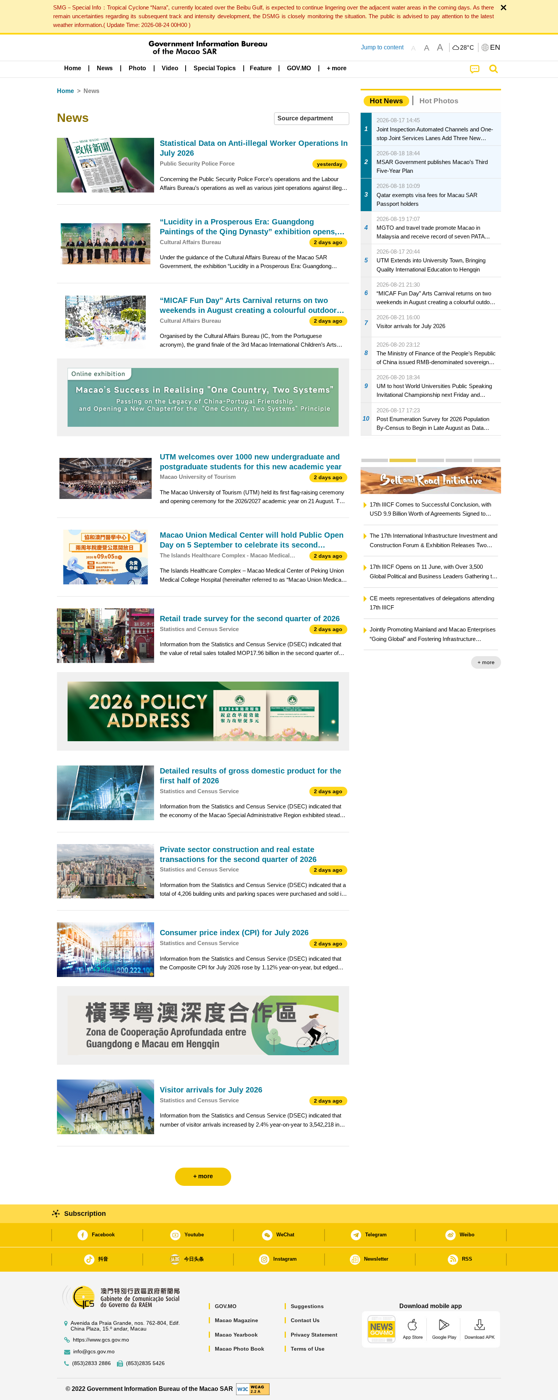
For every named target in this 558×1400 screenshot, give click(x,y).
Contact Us (305, 1320)
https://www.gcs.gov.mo (101, 1340)
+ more (371, 662)
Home (65, 91)
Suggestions (307, 1306)
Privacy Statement (314, 1335)
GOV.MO (225, 1306)
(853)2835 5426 (145, 1363)
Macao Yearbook (236, 1335)
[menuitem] (104, 68)
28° (467, 48)
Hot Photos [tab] (439, 101)
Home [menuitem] (72, 68)
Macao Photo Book (239, 1349)
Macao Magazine (236, 1320)
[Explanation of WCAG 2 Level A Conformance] (253, 1389)
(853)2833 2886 (91, 1363)
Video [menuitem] (170, 68)
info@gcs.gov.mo (94, 1351)
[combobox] (311, 119)
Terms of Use (308, 1349)
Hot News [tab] (386, 101)
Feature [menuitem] (261, 68)
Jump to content (382, 47)
